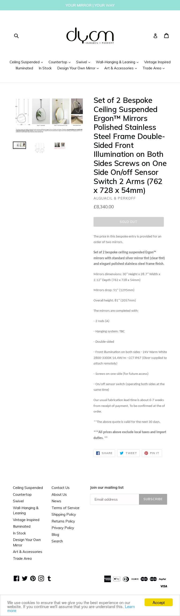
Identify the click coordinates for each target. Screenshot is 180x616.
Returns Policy (63, 521)
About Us (59, 494)
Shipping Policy (64, 514)
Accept (159, 602)
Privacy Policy (63, 528)
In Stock (45, 68)
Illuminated (24, 68)
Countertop (61, 62)
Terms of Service (65, 508)
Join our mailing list (107, 487)
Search (57, 541)
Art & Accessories (121, 68)
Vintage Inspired (157, 62)
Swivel (84, 62)
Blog (55, 534)
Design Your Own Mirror (79, 68)
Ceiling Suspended (27, 62)
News (56, 501)
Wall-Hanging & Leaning (118, 62)
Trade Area (154, 68)
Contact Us (61, 487)
